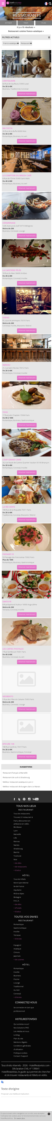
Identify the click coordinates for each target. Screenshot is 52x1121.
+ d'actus (17, 870)
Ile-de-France (19, 886)
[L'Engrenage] (26, 206)
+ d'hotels (17, 908)
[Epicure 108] (26, 727)
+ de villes (17, 863)
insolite (16, 931)
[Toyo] (26, 395)
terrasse (17, 935)
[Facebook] (14, 799)
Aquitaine (17, 890)
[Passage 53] (26, 537)
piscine (16, 979)
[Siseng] (26, 301)
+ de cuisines (19, 959)
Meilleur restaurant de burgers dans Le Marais (21, 786)
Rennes (17, 841)
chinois (17, 952)
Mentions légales (20, 1042)
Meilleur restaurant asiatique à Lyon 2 (18, 782)
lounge (17, 983)
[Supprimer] (18, 43)
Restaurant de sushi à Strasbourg (16, 777)
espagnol (17, 945)
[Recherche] (50, 3)
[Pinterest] (24, 799)
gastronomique (20, 928)
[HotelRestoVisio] (13, 3)
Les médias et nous (21, 1031)
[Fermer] (49, 1114)
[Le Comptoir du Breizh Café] (26, 158)
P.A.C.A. (16, 900)
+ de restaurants (20, 866)
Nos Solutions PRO (21, 1027)
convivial (17, 993)
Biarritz (16, 852)
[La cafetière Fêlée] (26, 253)
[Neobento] (26, 679)
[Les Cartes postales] (26, 632)
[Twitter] (19, 799)
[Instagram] (29, 799)
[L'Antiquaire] (26, 64)
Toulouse (17, 856)
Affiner (8, 23)
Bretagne (17, 897)
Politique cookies (20, 1053)
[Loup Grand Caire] (26, 442)
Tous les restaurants (22, 813)
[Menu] (3, 3)
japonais (17, 956)
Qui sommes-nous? (21, 1024)
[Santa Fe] (26, 584)
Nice (15, 859)
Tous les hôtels (20, 879)
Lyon (16, 830)
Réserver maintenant (26, 93)
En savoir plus (19, 1118)
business (17, 975)
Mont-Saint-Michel (21, 882)
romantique (19, 924)
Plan (43, 23)
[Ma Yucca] (26, 111)
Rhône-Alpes (19, 893)
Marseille (17, 834)
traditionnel (18, 986)
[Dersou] (26, 348)
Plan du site (18, 1038)
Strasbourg (18, 848)
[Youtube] (35, 799)
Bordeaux (17, 827)
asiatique (17, 948)
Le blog (17, 1035)
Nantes (16, 845)
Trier (26, 23)
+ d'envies (18, 938)
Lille (15, 838)
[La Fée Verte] (26, 490)
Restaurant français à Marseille (15, 773)
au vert (17, 990)
